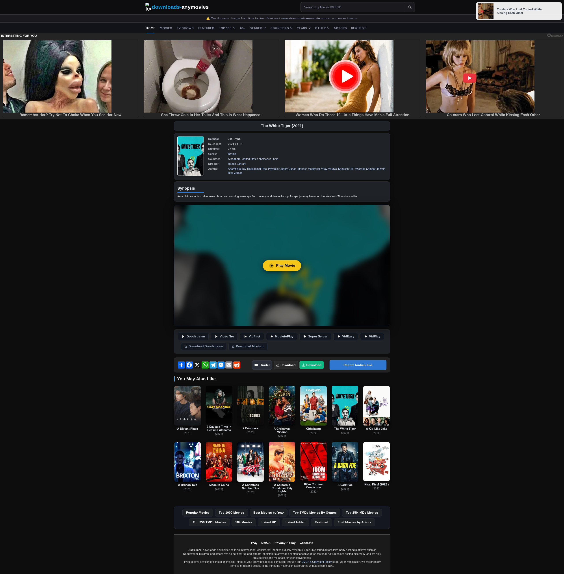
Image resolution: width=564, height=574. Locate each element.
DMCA (266, 542)
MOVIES (166, 28)
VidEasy (348, 336)
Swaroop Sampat (365, 168)
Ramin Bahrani (237, 163)
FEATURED (206, 28)
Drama (232, 154)
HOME (150, 28)
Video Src (227, 336)
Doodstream (196, 336)
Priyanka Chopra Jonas (282, 168)
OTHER (320, 28)
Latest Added (296, 522)
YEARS (302, 28)
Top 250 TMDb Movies (209, 522)
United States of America (256, 159)
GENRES (256, 28)
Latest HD (269, 522)
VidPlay (374, 336)
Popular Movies (198, 512)
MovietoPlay (284, 336)
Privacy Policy (285, 542)
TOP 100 (225, 28)
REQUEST (358, 28)
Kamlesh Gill (345, 168)
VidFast (254, 336)
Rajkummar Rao (257, 168)
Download (288, 365)
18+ (242, 28)
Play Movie (285, 265)
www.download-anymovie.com (304, 18)
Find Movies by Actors (354, 522)
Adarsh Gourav (237, 168)
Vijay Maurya (329, 168)
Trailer (265, 365)
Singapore (234, 159)
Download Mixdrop (250, 346)
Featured (321, 522)
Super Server (317, 336)
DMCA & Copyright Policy (316, 561)
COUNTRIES (279, 28)
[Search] (410, 7)
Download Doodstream (206, 346)
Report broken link (358, 365)
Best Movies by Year (268, 512)
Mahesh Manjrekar (309, 168)
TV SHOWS (185, 28)
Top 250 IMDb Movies (362, 512)
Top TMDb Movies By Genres (315, 512)
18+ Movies (243, 522)
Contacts (306, 542)
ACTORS (340, 28)
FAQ (254, 542)
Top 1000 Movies (231, 512)
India (275, 159)
